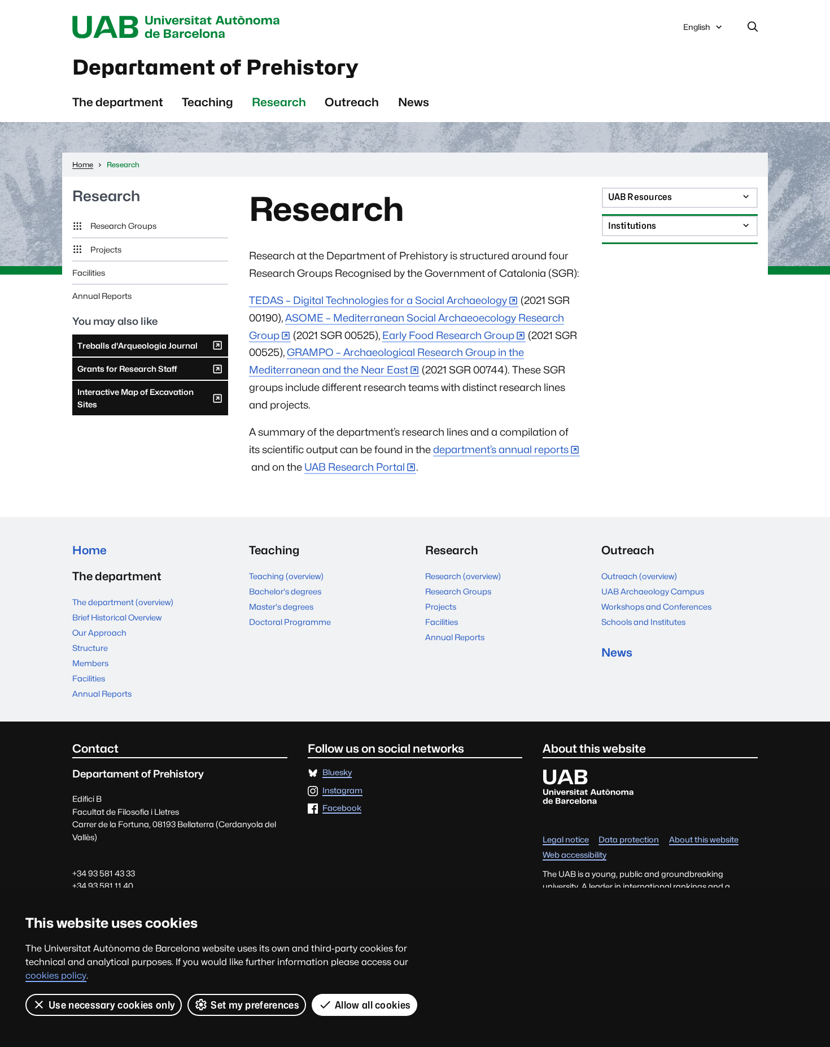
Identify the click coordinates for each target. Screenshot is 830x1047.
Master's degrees (281, 606)
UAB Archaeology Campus (652, 591)
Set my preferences (255, 1005)
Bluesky (337, 772)
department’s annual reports (501, 449)
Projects (105, 249)
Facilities (88, 272)
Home (89, 550)
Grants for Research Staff (127, 372)
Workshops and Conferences (656, 606)
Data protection (629, 840)
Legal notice (566, 840)
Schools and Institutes (643, 622)
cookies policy (55, 975)
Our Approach (99, 632)
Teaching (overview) (286, 576)
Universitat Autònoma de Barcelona (179, 27)
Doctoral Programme (290, 622)
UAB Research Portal (354, 467)
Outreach (352, 102)
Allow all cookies (372, 1005)
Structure (90, 648)
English (696, 30)
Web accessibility (574, 855)
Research (279, 102)
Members (90, 663)
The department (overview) (122, 602)
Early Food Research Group (448, 335)
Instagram (342, 790)
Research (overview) (463, 576)
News (413, 102)
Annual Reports (102, 296)
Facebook (341, 808)
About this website (704, 840)
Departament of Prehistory (215, 67)
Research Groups (123, 226)
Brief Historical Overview (116, 617)
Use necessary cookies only (112, 1005)
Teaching (207, 102)
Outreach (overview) (639, 576)
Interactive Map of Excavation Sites (135, 401)
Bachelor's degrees (285, 591)
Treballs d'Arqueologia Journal (137, 349)
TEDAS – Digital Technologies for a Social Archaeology (378, 300)
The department (117, 102)
